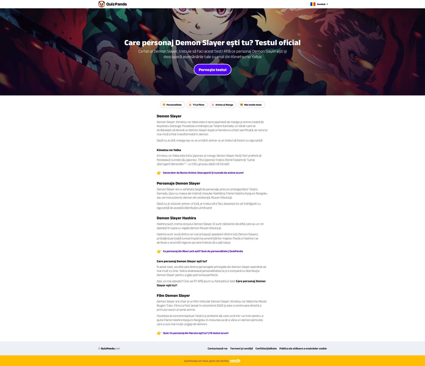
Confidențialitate (266, 348)
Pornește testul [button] (212, 69)
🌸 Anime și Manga (222, 104)
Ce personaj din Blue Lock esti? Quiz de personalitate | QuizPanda (203, 251)
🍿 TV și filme (196, 104)
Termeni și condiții (241, 348)
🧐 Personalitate (172, 104)
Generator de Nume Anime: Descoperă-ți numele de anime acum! (203, 172)
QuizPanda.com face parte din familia (206, 360)
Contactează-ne (217, 348)
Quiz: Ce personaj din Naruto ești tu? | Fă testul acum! (195, 332)
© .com (109, 348)
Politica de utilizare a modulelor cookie (303, 348)
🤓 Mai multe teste (251, 104)
